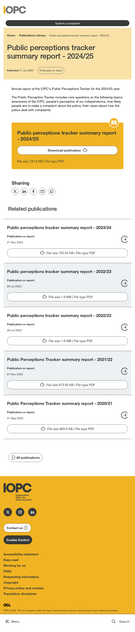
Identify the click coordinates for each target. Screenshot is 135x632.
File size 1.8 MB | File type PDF (71, 298)
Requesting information (21, 577)
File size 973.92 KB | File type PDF (87, 386)
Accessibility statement (21, 554)
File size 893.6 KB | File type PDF (87, 430)
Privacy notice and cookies (24, 588)
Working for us (15, 565)
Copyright (11, 582)
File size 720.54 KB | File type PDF (70, 254)
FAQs (8, 571)
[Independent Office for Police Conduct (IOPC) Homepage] (18, 492)
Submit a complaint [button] (67, 23)
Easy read (11, 560)
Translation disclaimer (20, 594)
